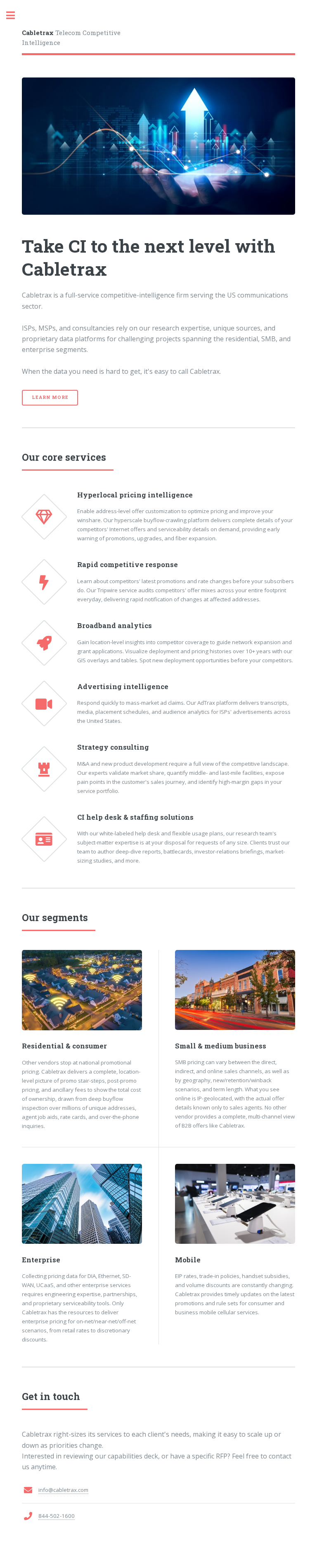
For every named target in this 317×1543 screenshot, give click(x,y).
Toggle (15, 15)
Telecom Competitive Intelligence (71, 37)
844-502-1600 (56, 1516)
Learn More (50, 397)
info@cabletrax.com (63, 1490)
